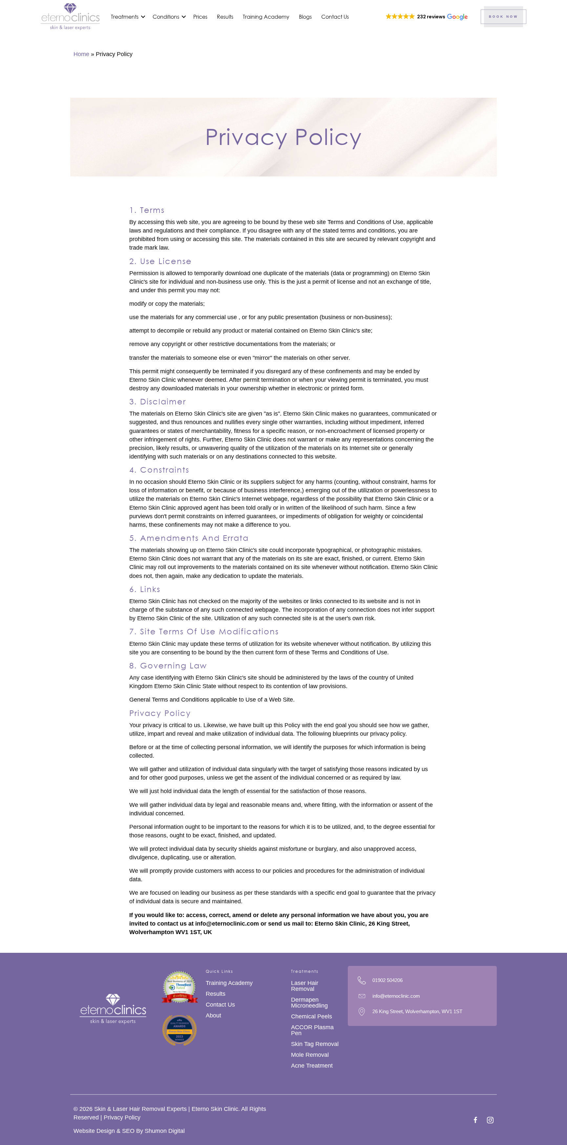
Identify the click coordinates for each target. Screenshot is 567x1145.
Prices (200, 16)
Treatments (124, 16)
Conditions (166, 16)
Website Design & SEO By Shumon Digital (129, 1131)
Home (81, 54)
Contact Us (335, 16)
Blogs (305, 16)
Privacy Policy (122, 1117)
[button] (143, 17)
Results (225, 16)
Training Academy (266, 16)
